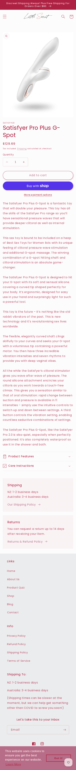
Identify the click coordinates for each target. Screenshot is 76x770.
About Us (13, 579)
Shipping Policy (17, 652)
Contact (13, 612)
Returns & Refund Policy (25, 542)
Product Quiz (16, 587)
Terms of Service (18, 661)
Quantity (8, 154)
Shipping (22, 148)
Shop (10, 596)
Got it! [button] (58, 758)
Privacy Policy (16, 636)
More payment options (38, 194)
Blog (10, 604)
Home (11, 571)
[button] (5, 17)
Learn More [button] (13, 764)
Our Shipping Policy (21, 505)
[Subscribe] (65, 729)
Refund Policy (16, 644)
